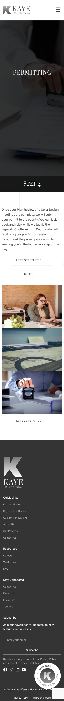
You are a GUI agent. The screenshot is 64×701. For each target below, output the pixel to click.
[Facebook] (5, 670)
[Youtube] (24, 670)
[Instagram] (11, 670)
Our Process (10, 530)
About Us (8, 524)
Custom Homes (12, 504)
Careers (7, 555)
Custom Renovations (15, 517)
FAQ (5, 568)
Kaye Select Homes (14, 511)
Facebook (9, 593)
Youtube (8, 606)
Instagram (9, 600)
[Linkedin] (18, 670)
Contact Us (9, 537)
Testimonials (10, 562)
